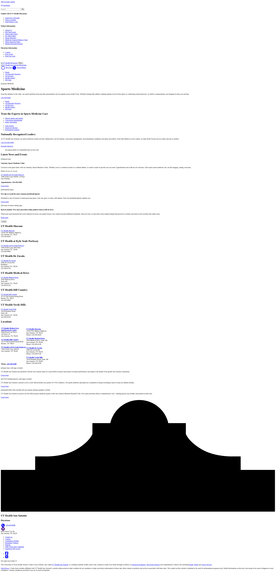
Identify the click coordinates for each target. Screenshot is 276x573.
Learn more (5, 186)
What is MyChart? (11, 34)
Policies (7, 545)
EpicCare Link (10, 56)
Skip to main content (8, 2)
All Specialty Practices (12, 74)
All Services (9, 76)
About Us (8, 30)
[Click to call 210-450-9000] (3, 525)
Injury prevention (11, 122)
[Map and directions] (3, 529)
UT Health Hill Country (9, 294)
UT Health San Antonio (60, 565)
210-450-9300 (6, 98)
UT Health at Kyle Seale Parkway (12, 246)
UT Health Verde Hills (8, 309)
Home (7, 72)
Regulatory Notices (11, 543)
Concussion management (13, 120)
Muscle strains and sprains (14, 118)
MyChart (8, 80)
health (191, 565)
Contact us (8, 537)
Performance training (12, 130)
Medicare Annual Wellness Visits (16, 40)
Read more (4, 218)
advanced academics (139, 565)
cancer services (207, 565)
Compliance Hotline (12, 541)
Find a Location (10, 20)
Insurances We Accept (12, 549)
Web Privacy (5, 568)
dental (196, 565)
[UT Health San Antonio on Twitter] (6, 557)
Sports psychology (11, 128)
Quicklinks (6, 5)
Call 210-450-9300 (7, 142)
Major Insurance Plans (12, 42)
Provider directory (7, 146)
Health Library (10, 78)
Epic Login (9, 54)
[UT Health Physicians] (9, 63)
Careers (7, 52)
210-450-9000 (10, 525)
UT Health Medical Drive (9, 277)
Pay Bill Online (10, 36)
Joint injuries (9, 126)
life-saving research (153, 565)
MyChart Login (10, 32)
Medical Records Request (14, 44)
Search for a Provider (12, 18)
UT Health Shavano (8, 231)
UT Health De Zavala (8, 261)
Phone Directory (10, 38)
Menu (20, 63)
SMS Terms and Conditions (14, 547)
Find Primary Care (11, 22)
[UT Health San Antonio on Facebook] (6, 554)
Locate (4, 221)
